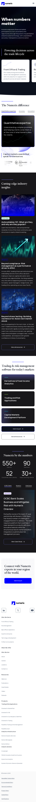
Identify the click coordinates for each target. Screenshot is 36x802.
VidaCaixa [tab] (28, 485)
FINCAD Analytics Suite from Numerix (11, 755)
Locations (4, 665)
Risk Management (6, 626)
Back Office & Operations (8, 630)
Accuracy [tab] (22, 111)
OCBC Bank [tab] (8, 485)
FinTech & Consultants (7, 642)
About (3, 656)
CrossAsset (4, 751)
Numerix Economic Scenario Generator (12, 763)
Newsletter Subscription (8, 778)
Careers (3, 661)
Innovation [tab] (31, 111)
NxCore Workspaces (6, 740)
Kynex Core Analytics (7, 759)
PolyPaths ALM (5, 729)
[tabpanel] (18, 131)
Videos (3, 691)
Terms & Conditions (6, 786)
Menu (33, 3)
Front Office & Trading (7, 621)
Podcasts (3, 695)
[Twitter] (18, 610)
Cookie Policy (4, 795)
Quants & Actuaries (6, 634)
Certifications (5, 799)
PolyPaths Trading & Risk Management (12, 724)
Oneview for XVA (5, 712)
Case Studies (4, 687)
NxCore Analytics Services (8, 736)
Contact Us (4, 669)
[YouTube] (32, 610)
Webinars (4, 679)
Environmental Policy (7, 782)
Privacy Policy (5, 790)
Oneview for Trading (6, 720)
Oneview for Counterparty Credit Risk (11, 716)
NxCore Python (5, 744)
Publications (4, 683)
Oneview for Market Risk (7, 708)
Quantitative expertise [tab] (8, 111)
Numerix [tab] (18, 485)
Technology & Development (8, 638)
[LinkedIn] (3, 610)
